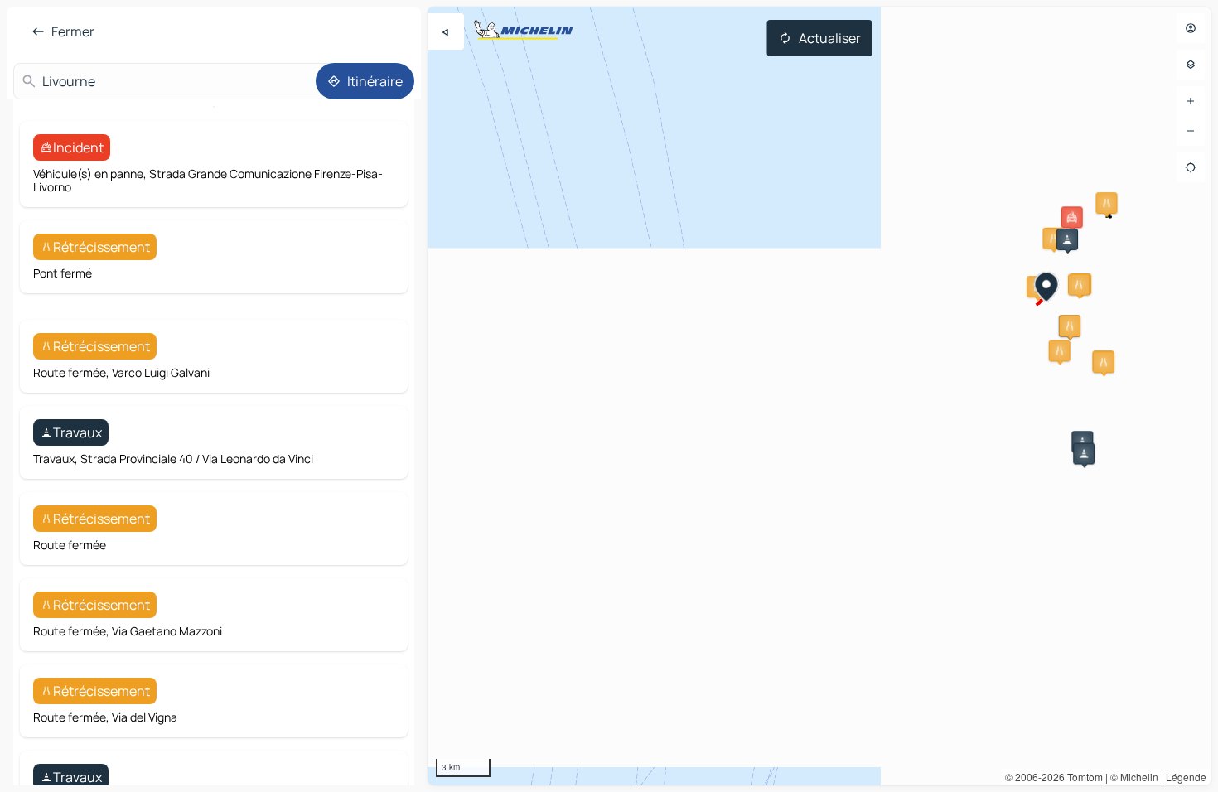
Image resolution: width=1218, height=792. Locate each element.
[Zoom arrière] (1191, 131)
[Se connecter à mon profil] (1191, 28)
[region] (819, 396)
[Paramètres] (1191, 65)
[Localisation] (1191, 167)
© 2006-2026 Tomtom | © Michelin (1081, 777)
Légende (1186, 777)
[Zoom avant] (1191, 101)
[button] (1072, 217)
